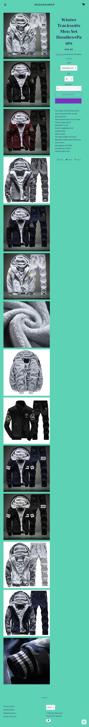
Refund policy (9, 709)
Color (69, 62)
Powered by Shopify (54, 716)
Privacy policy (9, 706)
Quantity (68, 84)
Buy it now (68, 101)
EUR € (50, 707)
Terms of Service (9, 716)
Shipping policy (9, 713)
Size (68, 73)
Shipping (59, 54)
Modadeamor (45, 4)
